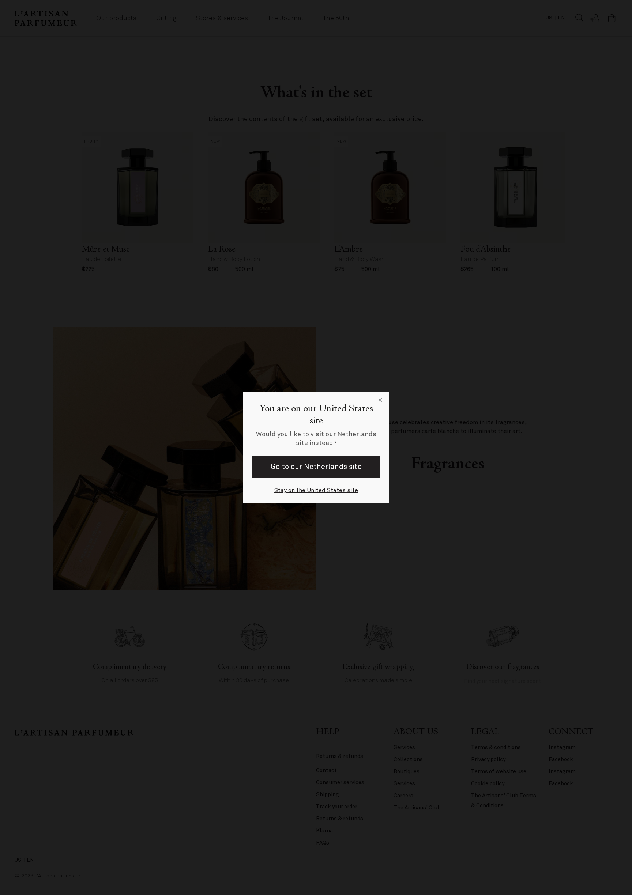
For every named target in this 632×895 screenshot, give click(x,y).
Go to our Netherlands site (316, 466)
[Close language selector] (380, 400)
